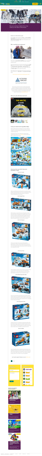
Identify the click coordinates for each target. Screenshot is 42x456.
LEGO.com (28, 357)
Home (2, 7)
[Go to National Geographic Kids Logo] (2, 4)
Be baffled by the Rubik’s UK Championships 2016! (14, 442)
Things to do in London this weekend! (14, 399)
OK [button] (11, 381)
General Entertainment (6, 7)
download (22, 134)
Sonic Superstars (13, 427)
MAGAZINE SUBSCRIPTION (35, 4)
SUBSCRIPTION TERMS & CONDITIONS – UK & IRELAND (6, 454)
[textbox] (14, 370)
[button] (38, 4)
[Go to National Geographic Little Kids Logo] (7, 4)
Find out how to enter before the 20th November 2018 (21, 74)
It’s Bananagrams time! (14, 413)
